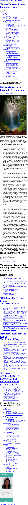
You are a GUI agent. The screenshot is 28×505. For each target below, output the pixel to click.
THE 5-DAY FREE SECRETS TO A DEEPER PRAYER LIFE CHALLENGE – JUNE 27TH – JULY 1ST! (15, 309)
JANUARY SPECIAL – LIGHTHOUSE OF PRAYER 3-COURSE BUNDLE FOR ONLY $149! (14, 318)
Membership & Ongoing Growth (14, 26)
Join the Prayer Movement (12, 71)
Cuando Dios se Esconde (9, 398)
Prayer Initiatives (10, 75)
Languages (5, 61)
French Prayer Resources (12, 67)
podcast (9, 500)
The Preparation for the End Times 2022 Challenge (15, 312)
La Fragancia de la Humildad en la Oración (13, 392)
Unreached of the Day (7, 498)
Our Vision (8, 16)
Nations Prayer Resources (12, 53)
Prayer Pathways (7, 14)
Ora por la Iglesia (7, 293)
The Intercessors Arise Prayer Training (12, 388)
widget (6, 501)
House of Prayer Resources (12, 32)
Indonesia (10, 491)
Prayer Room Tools (10, 56)
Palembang (3, 491)
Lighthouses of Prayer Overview (13, 39)
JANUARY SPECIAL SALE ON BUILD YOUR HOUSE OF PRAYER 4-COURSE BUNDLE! (15, 358)
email (2, 500)
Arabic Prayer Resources (12, 65)
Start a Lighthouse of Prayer (12, 40)
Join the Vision (6, 69)
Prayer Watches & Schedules (13, 59)
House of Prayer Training (12, 30)
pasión (13, 261)
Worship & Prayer (7, 45)
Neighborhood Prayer (11, 44)
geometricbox (7, 503)
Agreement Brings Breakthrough (10, 289)
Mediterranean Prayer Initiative (13, 36)
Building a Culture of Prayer (12, 33)
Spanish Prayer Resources (12, 63)
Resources (5, 49)
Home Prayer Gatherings (12, 43)
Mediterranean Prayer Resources (13, 60)
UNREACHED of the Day (6, 475)
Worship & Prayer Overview (12, 47)
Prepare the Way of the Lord (9, 330)
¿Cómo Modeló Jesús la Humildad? (11, 393)
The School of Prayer (11, 339)
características (9, 261)
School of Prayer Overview (12, 22)
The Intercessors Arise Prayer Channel (12, 278)
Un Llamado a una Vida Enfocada (11, 390)
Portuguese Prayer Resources (13, 68)
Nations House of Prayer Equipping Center (12, 5)
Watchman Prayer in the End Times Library (16, 25)
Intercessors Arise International (10, 17)
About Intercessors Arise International (15, 18)
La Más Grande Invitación (9, 396)
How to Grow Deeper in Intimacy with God (13, 279)
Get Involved (9, 72)
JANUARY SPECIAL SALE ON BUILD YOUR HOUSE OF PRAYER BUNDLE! (15, 321)
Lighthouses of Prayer (8, 37)
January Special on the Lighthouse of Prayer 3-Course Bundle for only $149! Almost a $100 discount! (14, 355)
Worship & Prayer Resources (13, 48)
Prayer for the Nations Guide (13, 55)
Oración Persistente (7, 291)
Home (4, 13)
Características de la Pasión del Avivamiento (12, 88)
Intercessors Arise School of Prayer (14, 20)
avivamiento (3, 261)
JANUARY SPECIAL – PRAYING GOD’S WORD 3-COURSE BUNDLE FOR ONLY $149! (15, 314)
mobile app (5, 500)
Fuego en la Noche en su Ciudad (10, 397)
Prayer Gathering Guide (11, 35)
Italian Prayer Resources (11, 64)
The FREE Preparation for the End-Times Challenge (15, 328)
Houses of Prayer (7, 28)
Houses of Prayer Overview (12, 29)
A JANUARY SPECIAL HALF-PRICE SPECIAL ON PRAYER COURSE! (15, 326)
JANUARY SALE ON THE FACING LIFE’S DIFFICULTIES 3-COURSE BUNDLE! (14, 361)
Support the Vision (10, 76)
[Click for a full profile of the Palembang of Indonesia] (6, 488)
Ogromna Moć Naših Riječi (9, 290)
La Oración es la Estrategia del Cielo (11, 389)
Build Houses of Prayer (11, 73)
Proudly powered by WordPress (7, 504)
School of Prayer (7, 21)
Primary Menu (4, 10)
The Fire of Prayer (9, 303)
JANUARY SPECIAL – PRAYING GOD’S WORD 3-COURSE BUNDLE (13, 351)
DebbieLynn (10, 93)
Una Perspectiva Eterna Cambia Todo (12, 394)
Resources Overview (11, 51)
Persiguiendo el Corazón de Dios (11, 400)
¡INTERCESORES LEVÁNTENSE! (9, 383)
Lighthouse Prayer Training (12, 41)
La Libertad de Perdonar (8, 294)
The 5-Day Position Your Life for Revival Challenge (15, 311)
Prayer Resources (10, 52)
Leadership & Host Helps (12, 57)
